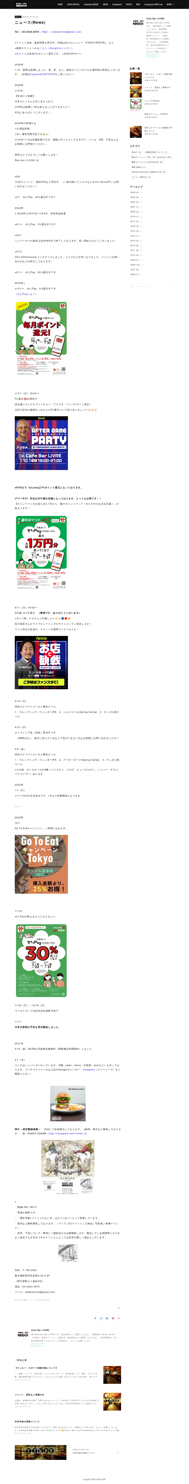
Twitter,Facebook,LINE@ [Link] (149, 172)
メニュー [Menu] (141, 177)
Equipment (117, 4)
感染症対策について (156, 152)
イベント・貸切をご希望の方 (29, 1394)
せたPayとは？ (26, 294)
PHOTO (129, 4)
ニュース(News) (152, 100)
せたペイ (21, 53)
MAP (138, 4)
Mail (45, 31)
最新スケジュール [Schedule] (147, 162)
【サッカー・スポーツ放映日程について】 (36, 1367)
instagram (89, 1069)
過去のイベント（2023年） (157, 114)
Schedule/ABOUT (91, 4)
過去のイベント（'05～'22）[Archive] (151, 157)
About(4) (18, 1300)
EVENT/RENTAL (73, 4)
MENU (105, 4)
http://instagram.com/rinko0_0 (67, 1133)
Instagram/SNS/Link (154, 4)
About (18, 17)
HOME (60, 4)
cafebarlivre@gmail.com (66, 31)
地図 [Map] (139, 167)
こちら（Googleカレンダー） (56, 48)
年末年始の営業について (27, 1421)
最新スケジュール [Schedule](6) (36, 1300)
